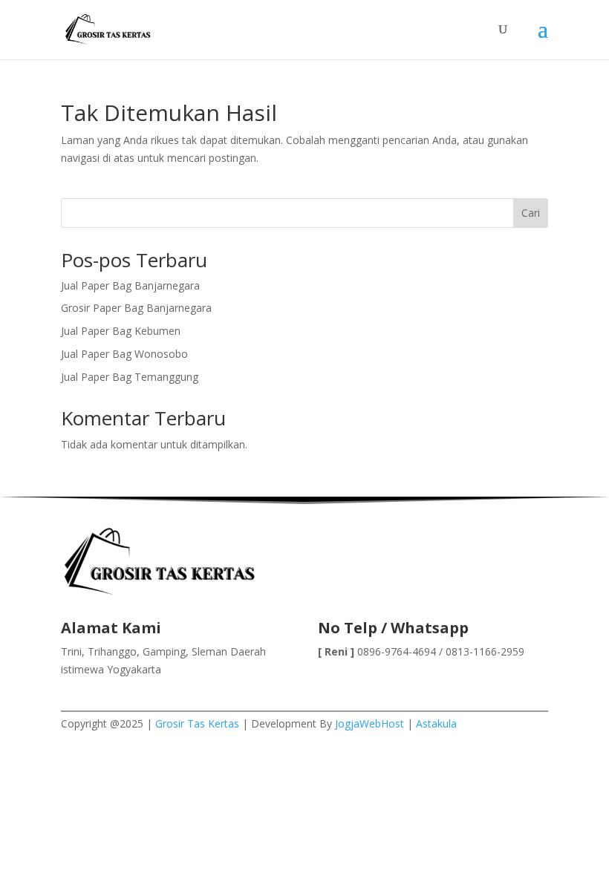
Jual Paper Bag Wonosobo (124, 354)
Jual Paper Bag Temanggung (129, 377)
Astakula (436, 723)
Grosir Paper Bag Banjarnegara (136, 308)
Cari (530, 213)
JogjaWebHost (369, 723)
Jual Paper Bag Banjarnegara (130, 285)
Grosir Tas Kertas (197, 723)
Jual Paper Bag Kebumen (120, 331)
